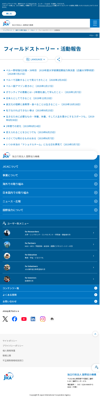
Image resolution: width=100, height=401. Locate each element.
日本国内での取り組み (16, 192)
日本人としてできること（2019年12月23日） (30, 98)
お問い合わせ (10, 301)
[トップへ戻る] (95, 334)
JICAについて (10, 166)
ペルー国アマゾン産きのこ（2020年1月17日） (30, 86)
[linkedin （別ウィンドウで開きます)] (33, 319)
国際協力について (13, 210)
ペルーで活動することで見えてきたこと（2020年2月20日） (37, 79)
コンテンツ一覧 (11, 288)
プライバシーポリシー (45, 5)
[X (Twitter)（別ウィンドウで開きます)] (5, 319)
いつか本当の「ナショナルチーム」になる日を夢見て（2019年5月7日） (44, 144)
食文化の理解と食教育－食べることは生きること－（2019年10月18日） (44, 104)
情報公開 (7, 355)
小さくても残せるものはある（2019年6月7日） (31, 138)
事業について (10, 175)
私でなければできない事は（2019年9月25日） (30, 110)
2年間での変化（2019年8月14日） (24, 126)
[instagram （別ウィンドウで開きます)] (42, 319)
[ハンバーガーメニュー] (95, 22)
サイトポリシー (10, 340)
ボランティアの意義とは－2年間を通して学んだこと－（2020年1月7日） (44, 92)
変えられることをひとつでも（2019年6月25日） (31, 132)
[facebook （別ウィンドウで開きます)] (14, 319)
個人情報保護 (9, 350)
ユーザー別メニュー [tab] (18, 223)
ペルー (92, 35)
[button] (35, 59)
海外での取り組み (13, 184)
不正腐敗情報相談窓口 (13, 360)
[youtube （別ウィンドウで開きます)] (24, 319)
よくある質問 (10, 294)
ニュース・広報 (12, 201)
